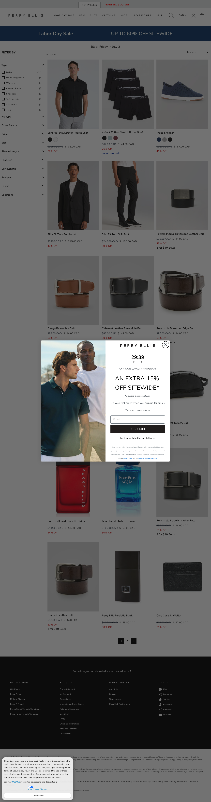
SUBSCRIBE (138, 429)
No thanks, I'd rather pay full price (137, 438)
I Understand (38, 795)
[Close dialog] (165, 345)
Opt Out (16, 782)
